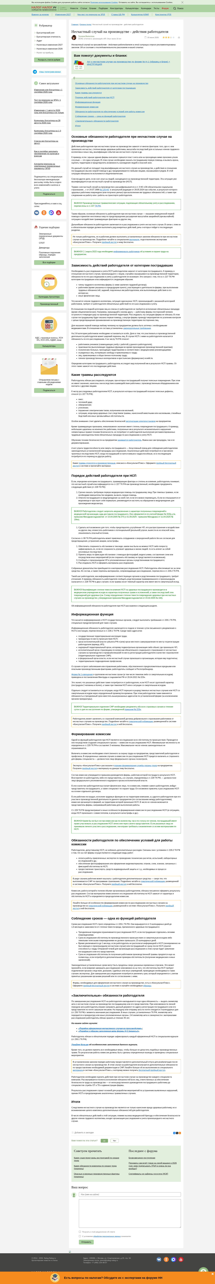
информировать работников (126, 252)
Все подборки (49, 262)
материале (134, 239)
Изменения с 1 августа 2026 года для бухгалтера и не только (49, 111)
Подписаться (49, 194)
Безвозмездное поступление (142, 1158)
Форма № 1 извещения (82, 674)
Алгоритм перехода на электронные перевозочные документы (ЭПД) (47, 166)
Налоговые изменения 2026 (50, 49)
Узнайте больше (79, 1045)
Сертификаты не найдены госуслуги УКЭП (148, 1174)
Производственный (49, 304)
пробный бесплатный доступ (96, 986)
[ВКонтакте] (174, 1133)
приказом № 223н (133, 709)
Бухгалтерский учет (45, 33)
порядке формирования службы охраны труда (135, 766)
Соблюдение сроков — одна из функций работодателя (100, 116)
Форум (165, 8)
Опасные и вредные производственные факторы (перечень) (97, 1175)
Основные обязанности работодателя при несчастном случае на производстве (111, 83)
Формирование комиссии (86, 107)
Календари (146, 8)
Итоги (78, 126)
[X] (177, 1133)
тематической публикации (141, 721)
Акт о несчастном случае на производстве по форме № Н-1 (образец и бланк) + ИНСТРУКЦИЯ (128, 63)
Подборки (103, 8)
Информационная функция (87, 102)
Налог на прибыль (45, 53)
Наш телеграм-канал (50, 72)
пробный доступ (109, 242)
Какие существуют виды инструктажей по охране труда (96, 1159)
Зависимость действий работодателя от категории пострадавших (105, 88)
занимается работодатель (129, 440)
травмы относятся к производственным (97, 463)
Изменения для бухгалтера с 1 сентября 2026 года (48, 91)
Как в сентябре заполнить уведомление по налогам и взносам (46, 153)
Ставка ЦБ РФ (118, 15)
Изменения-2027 (63, 15)
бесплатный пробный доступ (152, 1070)
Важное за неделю (40, 15)
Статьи (84, 8)
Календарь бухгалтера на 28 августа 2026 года (47, 121)
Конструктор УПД (163, 15)
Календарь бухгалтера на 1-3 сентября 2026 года (47, 132)
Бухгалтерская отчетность (49, 37)
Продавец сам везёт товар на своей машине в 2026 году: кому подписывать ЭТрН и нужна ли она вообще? (153, 1166)
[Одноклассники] (180, 1133)
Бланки (92, 8)
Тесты (156, 8)
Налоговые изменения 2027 (50, 45)
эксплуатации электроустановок (140, 421)
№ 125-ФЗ (104, 190)
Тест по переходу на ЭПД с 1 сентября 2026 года (47, 101)
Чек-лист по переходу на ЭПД (91, 15)
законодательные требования (137, 328)
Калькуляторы (132, 8)
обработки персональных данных (107, 1236)
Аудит (39, 41)
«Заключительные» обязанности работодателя (97, 121)
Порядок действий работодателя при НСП (94, 97)
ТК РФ (98, 206)
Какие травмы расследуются (88, 93)
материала (78, 1070)
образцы (147, 986)
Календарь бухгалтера (49, 297)
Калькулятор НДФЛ (140, 15)
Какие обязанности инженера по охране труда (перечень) (95, 1167)
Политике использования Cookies (104, 2)
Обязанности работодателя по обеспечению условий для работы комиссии (110, 112)
